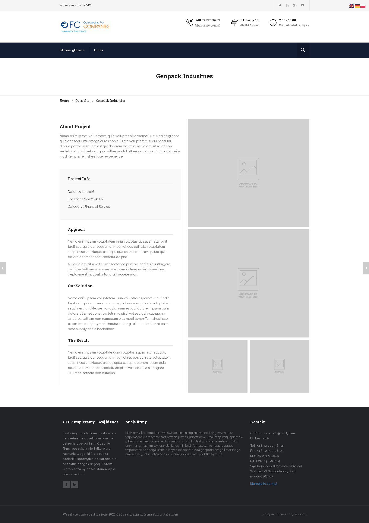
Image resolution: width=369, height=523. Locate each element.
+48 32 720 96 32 (207, 20)
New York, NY (94, 199)
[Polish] (363, 5)
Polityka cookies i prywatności (284, 514)
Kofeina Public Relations (159, 514)
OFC (119, 514)
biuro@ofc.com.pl (207, 25)
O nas (99, 50)
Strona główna (72, 50)
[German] (357, 5)
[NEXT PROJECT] (366, 268)
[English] (352, 5)
